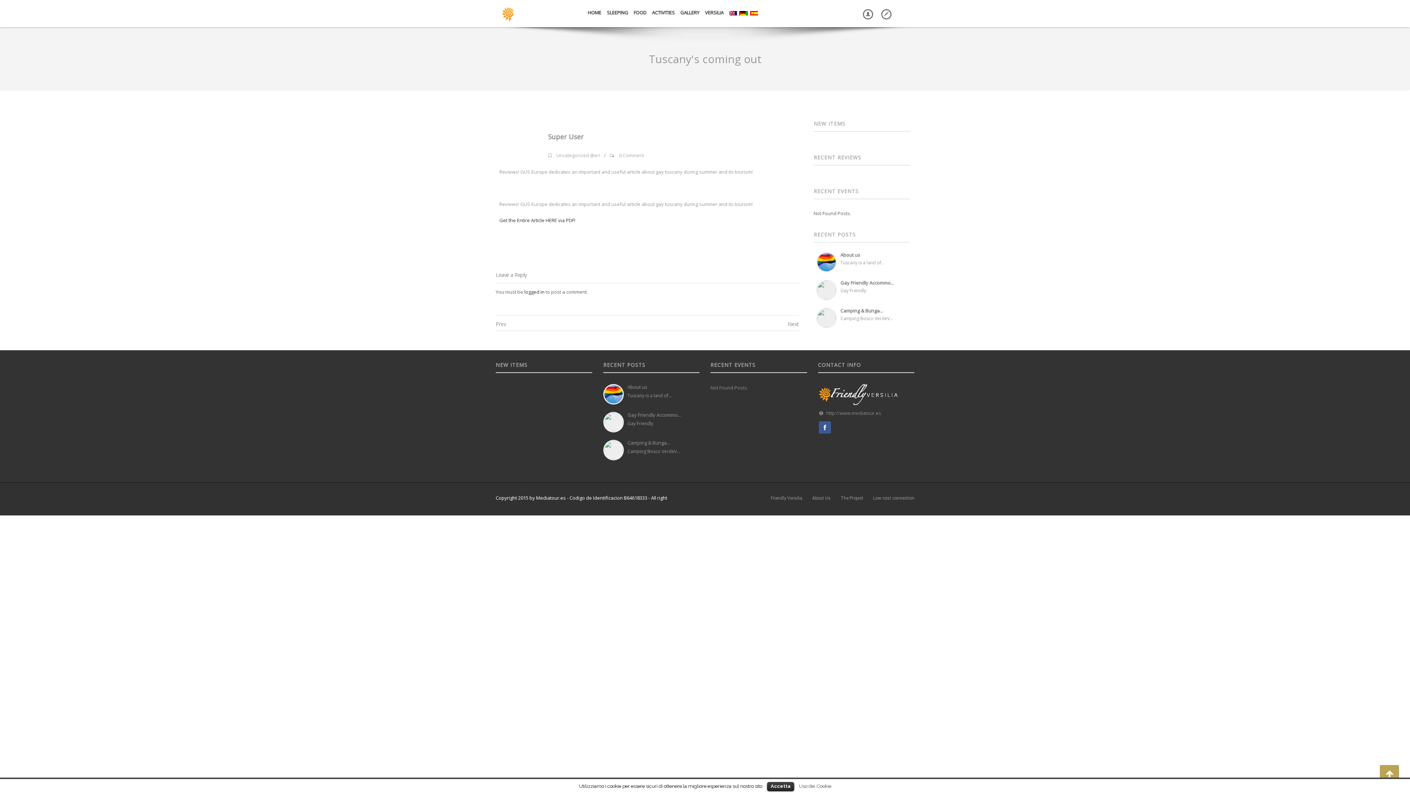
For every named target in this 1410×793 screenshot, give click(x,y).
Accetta (781, 786)
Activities (663, 12)
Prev (501, 324)
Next (793, 324)
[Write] (885, 9)
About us (850, 254)
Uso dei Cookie (815, 786)
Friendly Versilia (786, 498)
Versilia (714, 12)
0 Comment (631, 155)
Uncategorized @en (578, 155)
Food (640, 12)
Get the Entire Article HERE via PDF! (537, 220)
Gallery (689, 12)
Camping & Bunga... (861, 310)
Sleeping (617, 12)
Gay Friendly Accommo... (867, 282)
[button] (1389, 773)
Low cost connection (893, 498)
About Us (821, 498)
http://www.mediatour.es (853, 413)
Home (594, 12)
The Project (851, 498)
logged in (534, 292)
